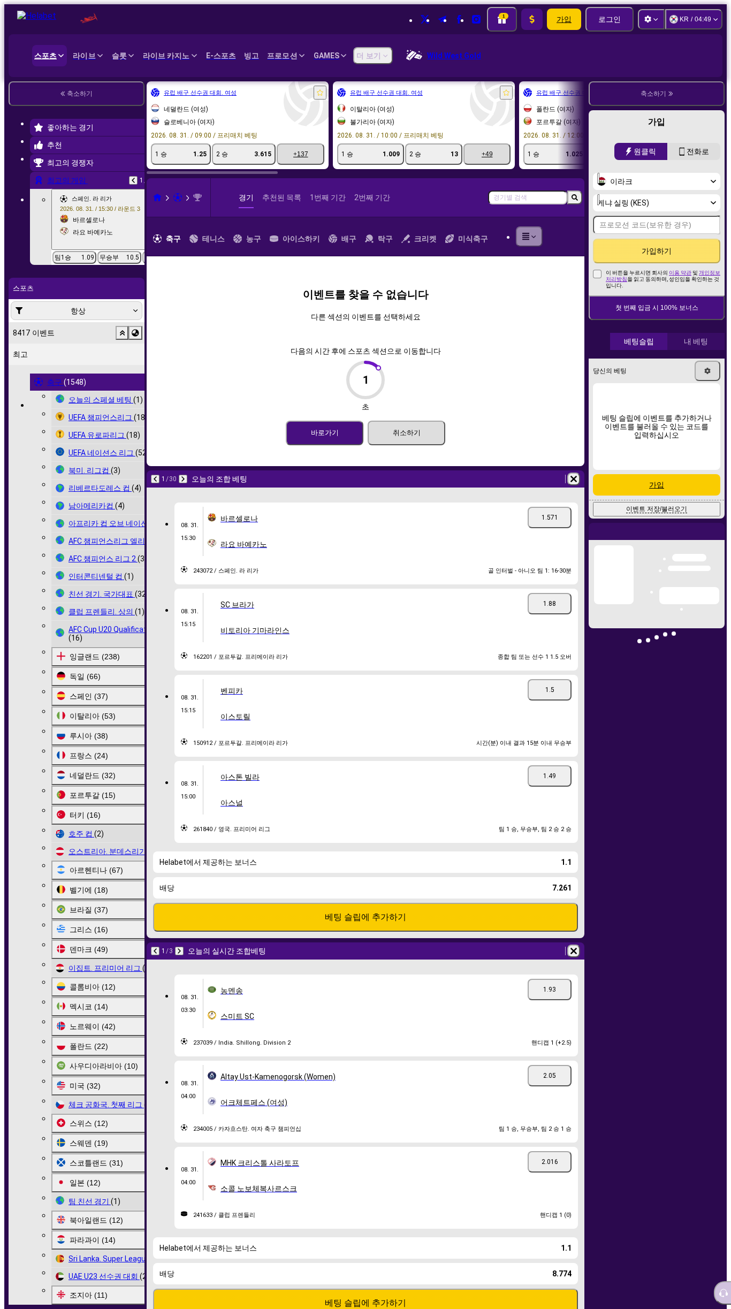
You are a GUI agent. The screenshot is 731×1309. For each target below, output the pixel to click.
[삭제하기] (294, 479)
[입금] (532, 19)
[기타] (547, 236)
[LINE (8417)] (40, 197)
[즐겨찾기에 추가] (203, 93)
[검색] (574, 197)
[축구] (61, 197)
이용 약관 (680, 273)
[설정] (651, 19)
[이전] (38, 479)
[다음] (66, 479)
